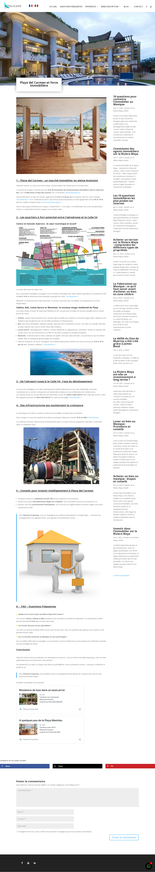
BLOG (126, 7)
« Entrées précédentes (121, 575)
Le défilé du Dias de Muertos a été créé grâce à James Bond (126, 342)
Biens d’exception (109, 7)
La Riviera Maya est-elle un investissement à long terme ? (124, 375)
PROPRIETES (90, 7)
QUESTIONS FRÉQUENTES (71, 7)
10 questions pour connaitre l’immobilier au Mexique (125, 100)
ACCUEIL (53, 7)
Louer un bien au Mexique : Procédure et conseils (124, 425)
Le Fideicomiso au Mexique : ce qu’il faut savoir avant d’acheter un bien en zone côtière (125, 289)
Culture (126, 350)
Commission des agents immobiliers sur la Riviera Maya (126, 151)
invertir (126, 111)
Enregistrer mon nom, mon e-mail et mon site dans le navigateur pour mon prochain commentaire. (55, 832)
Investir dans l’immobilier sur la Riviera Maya (125, 531)
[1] (148, 867)
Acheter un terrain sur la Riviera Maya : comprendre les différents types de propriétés (125, 245)
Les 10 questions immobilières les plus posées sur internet (124, 199)
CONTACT (138, 7)
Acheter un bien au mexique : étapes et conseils (125, 478)
